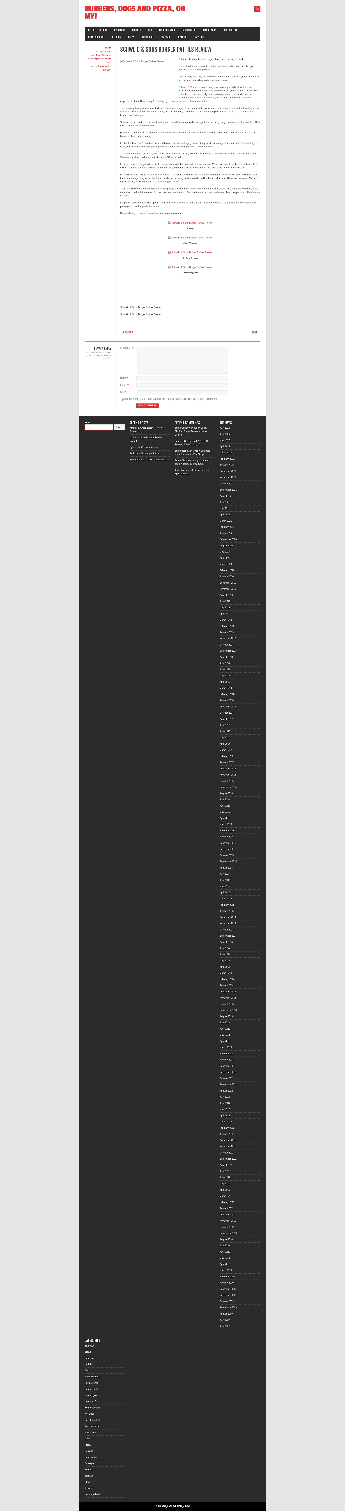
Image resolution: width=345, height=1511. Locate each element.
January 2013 (227, 1059)
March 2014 (226, 973)
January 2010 (227, 1282)
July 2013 (225, 1022)
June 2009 (225, 1326)
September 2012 (228, 1084)
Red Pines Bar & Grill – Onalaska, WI (149, 459)
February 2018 (227, 694)
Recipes (89, 1451)
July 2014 (225, 948)
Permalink (106, 70)
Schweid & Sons (187, 87)
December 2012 (228, 1066)
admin (108, 48)
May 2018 (225, 675)
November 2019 (228, 589)
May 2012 (225, 1109)
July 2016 (225, 799)
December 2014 (228, 917)
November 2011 (228, 1146)
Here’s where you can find (133, 213)
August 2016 (226, 793)
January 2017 (227, 762)
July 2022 (225, 427)
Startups (89, 1475)
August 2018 (226, 657)
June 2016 (225, 805)
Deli (150, 30)
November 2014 (228, 923)
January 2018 (227, 700)
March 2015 (226, 898)
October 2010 (227, 1227)
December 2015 (228, 843)
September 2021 (228, 489)
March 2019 (226, 620)
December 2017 (228, 706)
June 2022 (225, 434)
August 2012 (226, 1090)
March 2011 (226, 1196)
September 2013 (228, 1010)
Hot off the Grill (97, 30)
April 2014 (225, 966)
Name (124, 378)
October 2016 (227, 781)
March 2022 (226, 452)
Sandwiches (147, 37)
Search (88, 422)
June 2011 (225, 1177)
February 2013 (227, 1053)
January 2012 (227, 1134)
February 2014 (227, 979)
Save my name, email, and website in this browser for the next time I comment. (170, 399)
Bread (88, 1351)
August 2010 (226, 1239)
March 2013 (226, 1047)
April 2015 (225, 892)
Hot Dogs (116, 37)
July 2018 (225, 663)
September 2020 (228, 539)
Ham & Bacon (209, 30)
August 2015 (226, 867)
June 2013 (225, 1028)
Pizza (131, 37)
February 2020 (227, 570)
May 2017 (225, 737)
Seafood (182, 37)
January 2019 (227, 632)
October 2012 (227, 1078)
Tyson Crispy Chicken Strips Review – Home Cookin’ (191, 431)
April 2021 (225, 514)
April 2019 (225, 613)
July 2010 (225, 1245)
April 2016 (225, 818)
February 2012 (227, 1128)
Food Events (91, 1383)
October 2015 (227, 855)
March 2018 (226, 688)
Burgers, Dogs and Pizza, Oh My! (135, 12)
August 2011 (226, 1165)
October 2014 (227, 929)
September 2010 (228, 1233)
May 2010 (225, 1258)
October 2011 (226, 1152)
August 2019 (226, 595)
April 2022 (225, 446)
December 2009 (228, 1289)
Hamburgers (188, 30)
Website (125, 392)
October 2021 (227, 483)
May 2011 (225, 1183)
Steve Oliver (181, 460)
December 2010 (228, 1214)
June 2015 (225, 880)
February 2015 (227, 905)
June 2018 (225, 669)
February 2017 (227, 756)
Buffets (136, 30)
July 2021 (225, 502)
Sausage (165, 37)
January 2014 (227, 985)
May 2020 (225, 551)
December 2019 (228, 582)
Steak (88, 1482)
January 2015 (227, 911)
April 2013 (225, 1041)
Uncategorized (92, 1494)
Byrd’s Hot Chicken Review (144, 447)
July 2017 (225, 725)
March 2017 (226, 750)
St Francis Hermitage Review (145, 453)
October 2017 (227, 712)
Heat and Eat (230, 30)
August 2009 (226, 1313)
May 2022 (225, 440)
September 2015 (228, 861)
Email (124, 385)
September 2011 (228, 1158)
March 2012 (226, 1121)
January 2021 (227, 533)
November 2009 (228, 1295)
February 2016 (227, 830)
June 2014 (225, 954)
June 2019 (225, 601)
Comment (127, 348)
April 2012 (225, 1115)
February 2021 (227, 527)
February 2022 (227, 459)
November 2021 (228, 477)
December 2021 (228, 471)
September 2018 (228, 650)
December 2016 (228, 768)
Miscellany (90, 1432)
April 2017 (225, 743)
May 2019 (225, 607)
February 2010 (227, 1276)
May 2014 (225, 960)
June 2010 (225, 1251)
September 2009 (228, 1307)
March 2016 (226, 824)
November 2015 (228, 849)
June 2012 (225, 1103)
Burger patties (104, 66)
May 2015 (225, 886)
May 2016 (225, 812)
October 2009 (227, 1301)
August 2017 (226, 719)
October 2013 (227, 1004)
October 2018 (227, 644)
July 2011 (224, 1171)
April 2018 (225, 682)
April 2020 (225, 558)
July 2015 (225, 873)
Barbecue (90, 1345)
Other (87, 1438)
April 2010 (225, 1264)
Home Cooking (96, 37)
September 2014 (228, 935)
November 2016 (228, 774)
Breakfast (119, 30)
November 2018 (228, 638)
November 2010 (228, 1220)
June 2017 (225, 731)
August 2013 (226, 1016)
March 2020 (226, 564)
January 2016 (227, 836)
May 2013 (225, 1035)
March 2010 (226, 1270)
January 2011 (226, 1208)
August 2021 (226, 496)
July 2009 (225, 1320)
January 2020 (227, 576)
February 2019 (227, 626)
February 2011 (227, 1202)
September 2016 (228, 787)
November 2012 (228, 1072)
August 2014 (226, 942)
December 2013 (228, 991)
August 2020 (226, 545)
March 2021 (226, 520)
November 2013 (228, 997)
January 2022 (227, 465)
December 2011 (228, 1140)
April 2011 (225, 1190)
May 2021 (225, 508)
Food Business (167, 30)
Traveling (199, 37)
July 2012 (225, 1096)
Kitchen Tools (92, 1426)
